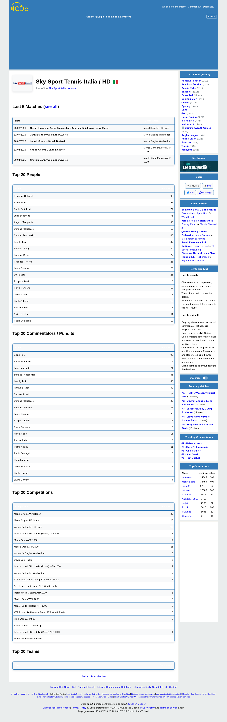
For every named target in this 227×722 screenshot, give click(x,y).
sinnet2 (186, 486)
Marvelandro (188, 481)
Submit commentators (118, 16)
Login (100, 16)
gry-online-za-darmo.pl (20, 694)
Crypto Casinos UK (157, 697)
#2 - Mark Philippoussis (194, 447)
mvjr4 (185, 503)
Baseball (186, 91)
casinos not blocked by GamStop (116, 694)
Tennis (211, 17)
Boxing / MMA (189, 99)
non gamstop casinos (104, 697)
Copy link (194, 186)
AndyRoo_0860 (190, 499)
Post (209, 186)
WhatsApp (207, 193)
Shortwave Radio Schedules (148, 687)
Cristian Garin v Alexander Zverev (49, 159)
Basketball (187, 95)
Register (90, 16)
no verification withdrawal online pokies (58, 697)
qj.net (39, 697)
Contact (173, 687)
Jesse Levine (201, 246)
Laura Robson (202, 235)
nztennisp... (188, 494)
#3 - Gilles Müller (190, 451)
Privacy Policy (79, 707)
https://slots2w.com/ (74, 694)
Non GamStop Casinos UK (125, 697)
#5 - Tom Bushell (190, 458)
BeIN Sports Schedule (83, 687)
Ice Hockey (187, 121)
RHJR (185, 507)
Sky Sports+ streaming (193, 239)
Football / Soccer (191, 81)
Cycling (185, 106)
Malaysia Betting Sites (93, 694)
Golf (183, 113)
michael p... (188, 490)
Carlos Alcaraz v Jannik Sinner (47, 149)
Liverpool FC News (60, 687)
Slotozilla (185, 694)
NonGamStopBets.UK (39, 694)
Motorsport (187, 124)
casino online (142, 697)
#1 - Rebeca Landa (192, 443)
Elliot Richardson (200, 257)
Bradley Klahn (188, 224)
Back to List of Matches (93, 676)
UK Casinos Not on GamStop (178, 697)
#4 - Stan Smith (190, 454)
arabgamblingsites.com (84, 697)
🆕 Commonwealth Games (196, 128)
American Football (191, 84)
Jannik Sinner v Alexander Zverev (49, 134)
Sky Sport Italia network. (62, 88)
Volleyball (186, 149)
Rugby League (189, 135)
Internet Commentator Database (114, 687)
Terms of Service (168, 707)
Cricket (185, 102)
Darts (184, 109)
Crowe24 (186, 516)
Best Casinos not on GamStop (203, 694)
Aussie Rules (188, 88)
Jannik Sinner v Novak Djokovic (48, 141)
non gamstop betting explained (168, 694)
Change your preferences (56, 707)
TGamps (186, 511)
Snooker (186, 142)
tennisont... (188, 477)
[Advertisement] (113, 45)
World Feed (187, 217)
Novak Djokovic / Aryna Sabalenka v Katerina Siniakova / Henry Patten (69, 128)
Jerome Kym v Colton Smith (197, 220)
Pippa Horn (202, 213)
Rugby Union (188, 139)
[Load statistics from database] (205, 378)
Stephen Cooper (136, 703)
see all (51, 106)
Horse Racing (189, 117)
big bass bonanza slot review (143, 694)
